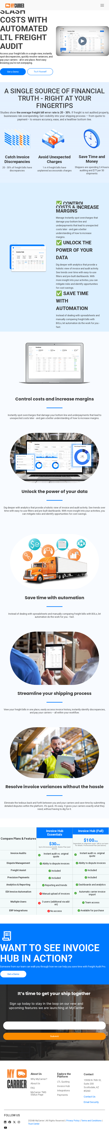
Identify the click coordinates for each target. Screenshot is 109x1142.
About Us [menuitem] (36, 1074)
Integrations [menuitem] (63, 1090)
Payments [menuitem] (62, 1095)
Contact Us (89, 1096)
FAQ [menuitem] (33, 1088)
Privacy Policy (72, 1120)
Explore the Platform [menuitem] (64, 1075)
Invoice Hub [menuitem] (63, 1086)
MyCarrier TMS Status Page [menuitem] (38, 1093)
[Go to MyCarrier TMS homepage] (15, 1086)
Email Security (91, 1102)
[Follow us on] (5, 1122)
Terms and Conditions (91, 1120)
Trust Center (33, 1124)
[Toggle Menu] (102, 5)
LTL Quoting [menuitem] (63, 1082)
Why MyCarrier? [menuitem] (39, 1079)
